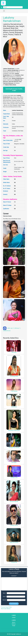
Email (4, 596)
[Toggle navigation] (4, 11)
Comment (14, 575)
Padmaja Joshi (14, 477)
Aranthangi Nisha (14, 376)
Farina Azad (14, 407)
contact (13, 617)
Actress (14, 624)
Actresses (8, 330)
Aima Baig (14, 352)
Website (5, 600)
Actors (13, 622)
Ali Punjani (14, 462)
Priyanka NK (14, 562)
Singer (13, 625)
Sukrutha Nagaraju (14, 501)
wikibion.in (18, 634)
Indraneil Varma (14, 525)
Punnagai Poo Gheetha (14, 447)
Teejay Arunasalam (14, 542)
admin (8, 328)
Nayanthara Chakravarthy (14, 430)
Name (4, 593)
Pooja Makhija (14, 391)
